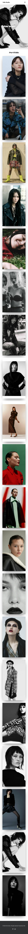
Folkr (24, 925)
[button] (25, 2)
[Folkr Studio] (6, 2)
